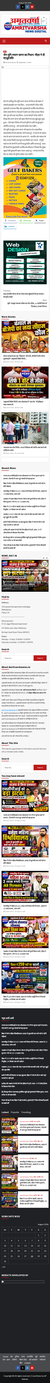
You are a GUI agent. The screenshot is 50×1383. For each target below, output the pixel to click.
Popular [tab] (15, 1112)
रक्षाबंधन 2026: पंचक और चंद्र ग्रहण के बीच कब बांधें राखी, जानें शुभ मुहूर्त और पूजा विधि (23, 515)
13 (25, 1246)
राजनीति (18, 350)
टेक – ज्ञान (6, 1359)
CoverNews (36, 1376)
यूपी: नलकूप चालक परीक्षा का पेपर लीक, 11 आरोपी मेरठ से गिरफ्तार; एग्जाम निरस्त (27, 303)
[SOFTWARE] (25, 262)
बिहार (18, 441)
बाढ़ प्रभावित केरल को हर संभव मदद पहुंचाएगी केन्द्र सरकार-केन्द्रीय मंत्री (23, 293)
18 (12, 1251)
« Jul (3, 1267)
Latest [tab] (5, 1112)
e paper (28, 1363)
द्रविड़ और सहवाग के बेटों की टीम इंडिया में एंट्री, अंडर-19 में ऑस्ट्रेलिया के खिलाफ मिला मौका (22, 531)
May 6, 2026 (20, 362)
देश (5, 51)
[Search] (45, 41)
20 (25, 1251)
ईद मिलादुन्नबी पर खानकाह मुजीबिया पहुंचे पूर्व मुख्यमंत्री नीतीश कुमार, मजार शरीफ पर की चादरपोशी (24, 538)
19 (18, 1251)
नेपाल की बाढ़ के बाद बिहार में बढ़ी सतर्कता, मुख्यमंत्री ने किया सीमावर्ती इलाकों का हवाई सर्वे (24, 546)
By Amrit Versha (9, 362)
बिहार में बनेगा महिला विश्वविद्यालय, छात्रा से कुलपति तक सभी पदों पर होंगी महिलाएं (24, 484)
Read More (7, 588)
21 (32, 1251)
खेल (20, 1363)
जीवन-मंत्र (23, 1359)
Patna (6, 441)
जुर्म (11, 441)
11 (12, 1246)
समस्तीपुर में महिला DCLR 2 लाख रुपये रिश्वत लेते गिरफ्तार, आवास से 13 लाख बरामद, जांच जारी (25, 492)
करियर (22, 567)
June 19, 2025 (20, 453)
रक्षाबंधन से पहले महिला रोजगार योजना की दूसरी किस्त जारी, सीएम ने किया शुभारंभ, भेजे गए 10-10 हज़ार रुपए (24, 500)
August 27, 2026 (21, 576)
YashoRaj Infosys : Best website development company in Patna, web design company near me (24, 235)
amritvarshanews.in (9, 710)
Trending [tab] (26, 1112)
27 (25, 1256)
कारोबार (42, 1356)
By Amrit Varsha (10, 62)
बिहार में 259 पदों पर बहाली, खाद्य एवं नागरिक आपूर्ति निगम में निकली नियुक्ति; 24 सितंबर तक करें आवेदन (24, 507)
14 (32, 1246)
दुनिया (17, 1356)
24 (5, 1256)
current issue (8, 567)
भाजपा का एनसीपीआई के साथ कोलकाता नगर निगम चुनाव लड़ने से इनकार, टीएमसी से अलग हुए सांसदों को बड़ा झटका (23, 477)
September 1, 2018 (25, 62)
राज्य (32, 567)
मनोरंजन (43, 1359)
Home (5, 1356)
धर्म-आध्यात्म (33, 1359)
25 (12, 1256)
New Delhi (7, 350)
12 (18, 1246)
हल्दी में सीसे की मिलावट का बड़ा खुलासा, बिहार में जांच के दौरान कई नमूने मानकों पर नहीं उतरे (24, 523)
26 (18, 1256)
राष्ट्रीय (24, 350)
